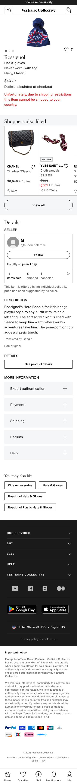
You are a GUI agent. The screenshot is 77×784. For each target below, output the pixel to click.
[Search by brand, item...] (8, 10)
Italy (43, 760)
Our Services (18, 533)
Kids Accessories (20, 485)
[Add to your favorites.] (32, 166)
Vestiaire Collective (25, 575)
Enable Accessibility (38, 2)
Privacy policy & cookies (37, 639)
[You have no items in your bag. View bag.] (68, 10)
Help (14, 453)
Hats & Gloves (53, 485)
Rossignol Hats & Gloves (25, 496)
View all (38, 205)
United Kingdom (27, 757)
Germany (62, 757)
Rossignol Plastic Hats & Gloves (30, 507)
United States (46, 757)
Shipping (17, 420)
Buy (10, 543)
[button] (68, 10)
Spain (34, 760)
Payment (17, 404)
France (11, 757)
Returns (16, 436)
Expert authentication (27, 388)
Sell (11, 554)
